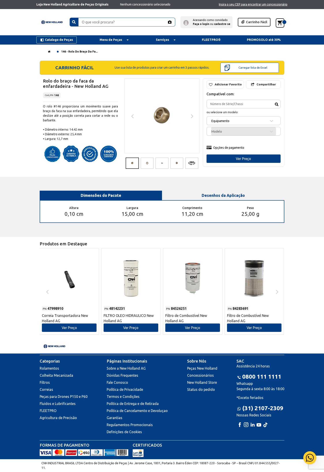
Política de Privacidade (125, 389)
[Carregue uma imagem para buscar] (169, 22)
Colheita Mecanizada (56, 375)
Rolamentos (49, 368)
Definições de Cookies (124, 432)
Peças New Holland (202, 368)
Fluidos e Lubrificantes (58, 404)
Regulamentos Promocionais (130, 425)
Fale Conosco (117, 382)
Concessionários (200, 375)
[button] (207, 22)
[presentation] (132, 116)
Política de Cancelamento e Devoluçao (137, 411)
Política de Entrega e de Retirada (133, 404)
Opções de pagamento (228, 147)
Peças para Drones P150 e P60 (64, 397)
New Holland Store (202, 382)
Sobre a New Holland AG (126, 368)
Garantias (114, 418)
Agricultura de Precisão (58, 418)
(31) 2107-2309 (262, 408)
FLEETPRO (48, 411)
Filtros (45, 382)
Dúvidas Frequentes (122, 375)
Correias (46, 389)
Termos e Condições (123, 397)
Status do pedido (201, 389)
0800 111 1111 (261, 376)
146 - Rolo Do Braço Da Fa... (79, 51)
